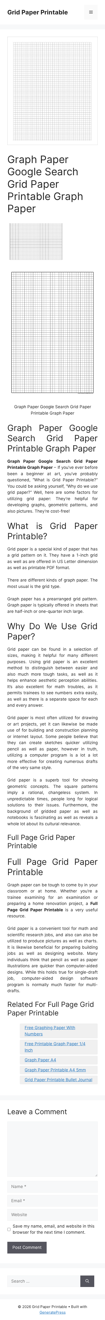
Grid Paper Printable (37, 12)
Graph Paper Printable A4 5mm (55, 1069)
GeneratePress (53, 1312)
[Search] (87, 1281)
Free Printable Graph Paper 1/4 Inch (55, 1047)
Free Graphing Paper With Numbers (50, 1030)
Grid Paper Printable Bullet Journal (58, 1079)
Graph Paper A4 (40, 1059)
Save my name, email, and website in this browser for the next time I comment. (53, 1229)
